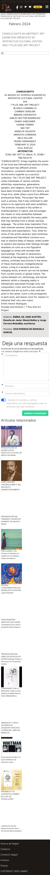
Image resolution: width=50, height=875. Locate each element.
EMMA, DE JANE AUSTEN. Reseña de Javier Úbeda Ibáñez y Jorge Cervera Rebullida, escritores (24, 320)
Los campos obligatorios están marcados (20, 351)
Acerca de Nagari (10, 843)
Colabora (5, 849)
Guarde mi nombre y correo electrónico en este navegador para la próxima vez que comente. (27, 403)
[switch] (3, 400)
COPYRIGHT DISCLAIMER (14, 871)
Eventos (5, 860)
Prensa (4, 865)
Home (3, 14)
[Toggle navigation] (46, 6)
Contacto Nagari (9, 854)
